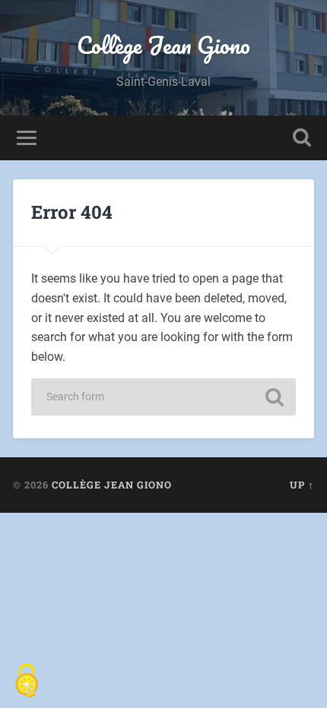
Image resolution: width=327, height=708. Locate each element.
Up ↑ (302, 485)
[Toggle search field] (302, 137)
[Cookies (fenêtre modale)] (26, 682)
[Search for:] (163, 397)
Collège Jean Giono (163, 45)
